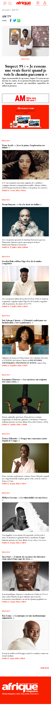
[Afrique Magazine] (23, 3)
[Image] (25, 164)
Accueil (5, 10)
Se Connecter (44, 5)
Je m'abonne (38, 5)
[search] (10, 3)
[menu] (5, 3)
